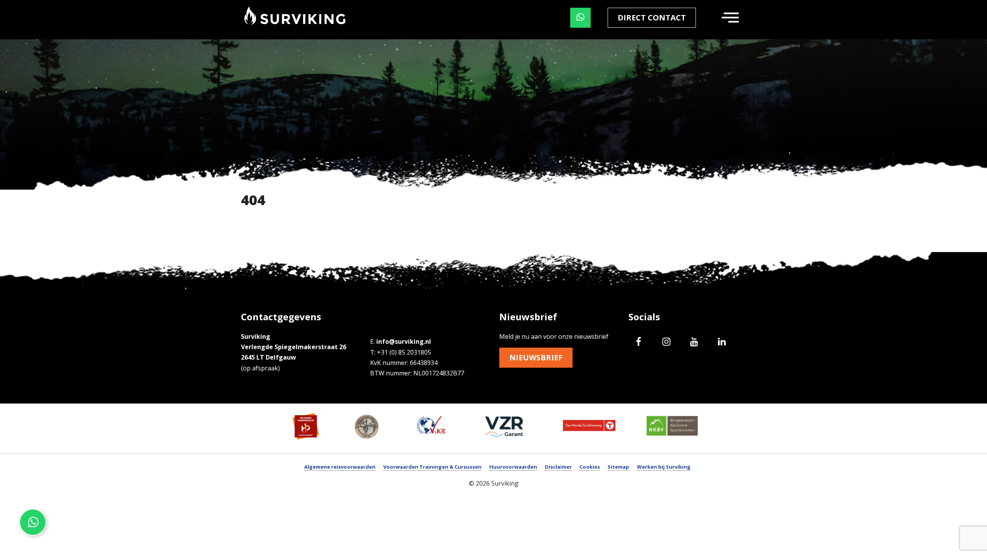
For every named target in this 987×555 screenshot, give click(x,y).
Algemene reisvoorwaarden (340, 466)
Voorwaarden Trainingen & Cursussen (432, 466)
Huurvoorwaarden (513, 466)
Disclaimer (558, 466)
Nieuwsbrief (536, 357)
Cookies (589, 466)
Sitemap (618, 466)
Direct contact (652, 17)
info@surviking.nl (403, 341)
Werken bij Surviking (664, 466)
